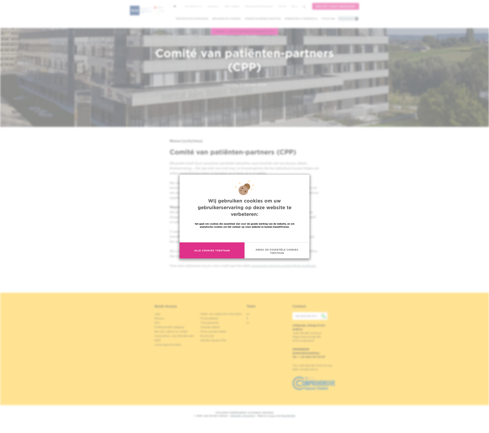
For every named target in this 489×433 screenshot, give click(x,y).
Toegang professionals (259, 6)
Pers (157, 322)
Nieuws (212, 6)
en (248, 313)
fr (247, 318)
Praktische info (346, 18)
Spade (271, 415)
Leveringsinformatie (167, 344)
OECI (157, 340)
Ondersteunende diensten (263, 18)
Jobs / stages (231, 6)
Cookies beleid (210, 327)
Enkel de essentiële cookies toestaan (277, 251)
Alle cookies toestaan (212, 250)
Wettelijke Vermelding (242, 415)
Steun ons (328, 18)
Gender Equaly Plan (213, 340)
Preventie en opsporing (192, 18)
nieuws (219, 31)
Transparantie (209, 322)
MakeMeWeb (288, 415)
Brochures (207, 335)
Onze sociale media (213, 331)
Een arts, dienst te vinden (171, 331)
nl (293, 6)
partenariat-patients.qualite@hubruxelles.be (283, 266)
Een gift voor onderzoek (335, 6)
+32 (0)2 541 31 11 (305, 316)
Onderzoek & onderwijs (300, 18)
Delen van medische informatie (220, 313)
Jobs (157, 313)
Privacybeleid (209, 318)
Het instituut (192, 6)
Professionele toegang (169, 327)
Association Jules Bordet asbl (174, 335)
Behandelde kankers (226, 18)
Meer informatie (244, 235)
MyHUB (282, 6)
